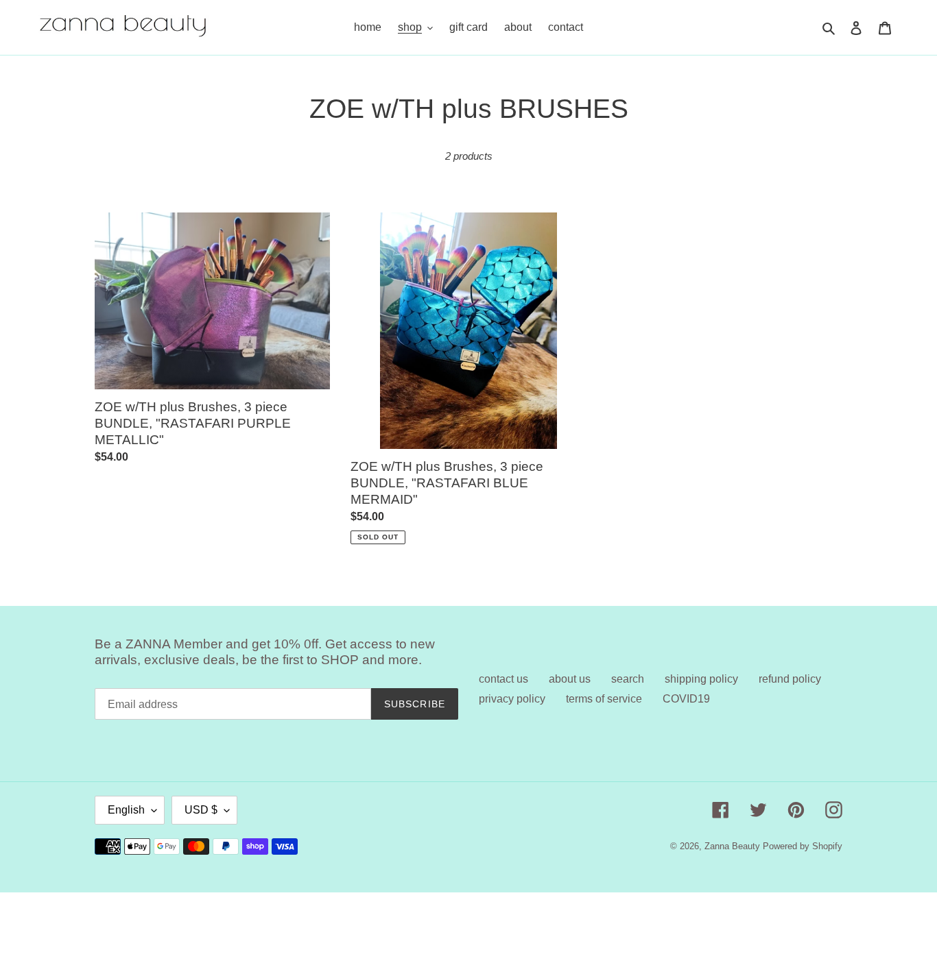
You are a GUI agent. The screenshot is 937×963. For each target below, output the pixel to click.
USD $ (201, 810)
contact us (503, 679)
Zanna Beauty (732, 846)
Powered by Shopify (802, 846)
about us (570, 679)
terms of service (604, 699)
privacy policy (512, 699)
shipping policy (701, 679)
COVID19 (686, 699)
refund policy (790, 679)
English (126, 810)
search (627, 679)
